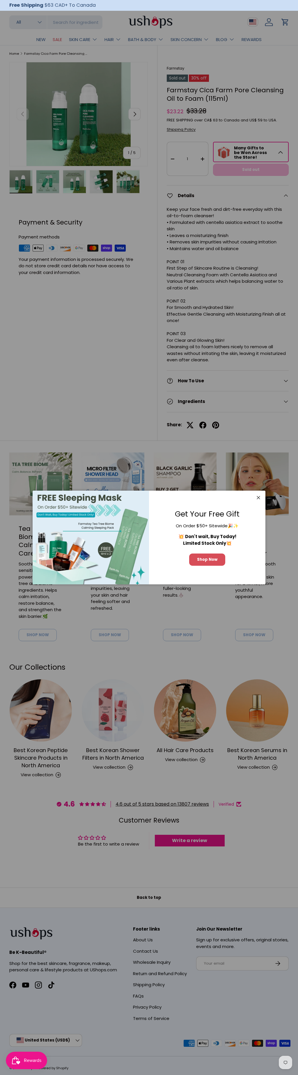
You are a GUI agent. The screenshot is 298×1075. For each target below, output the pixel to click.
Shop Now (207, 559)
